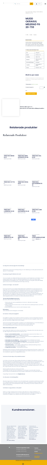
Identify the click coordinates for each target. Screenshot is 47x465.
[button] (45, 4)
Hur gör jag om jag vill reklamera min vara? (12, 274)
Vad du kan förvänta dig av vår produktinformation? (14, 356)
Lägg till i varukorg (31, 93)
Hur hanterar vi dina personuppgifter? (11, 313)
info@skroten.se (38, 453)
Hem (26, 11)
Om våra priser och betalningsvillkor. (10, 377)
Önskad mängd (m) (29, 87)
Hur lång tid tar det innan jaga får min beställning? (13, 265)
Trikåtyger (34, 11)
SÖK (31, 3)
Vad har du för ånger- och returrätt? (11, 284)
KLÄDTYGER (30, 11)
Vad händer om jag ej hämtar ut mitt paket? (12, 387)
